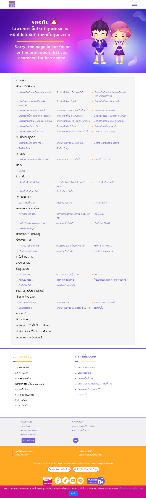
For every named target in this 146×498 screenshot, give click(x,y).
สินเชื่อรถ (21, 154)
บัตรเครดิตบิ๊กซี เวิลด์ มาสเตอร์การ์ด (35, 116)
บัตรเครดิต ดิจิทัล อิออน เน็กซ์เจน (71, 110)
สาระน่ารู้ (20, 313)
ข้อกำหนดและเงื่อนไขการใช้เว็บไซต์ (34, 331)
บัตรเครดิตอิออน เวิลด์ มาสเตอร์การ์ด (35, 92)
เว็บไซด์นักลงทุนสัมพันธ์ (59, 469)
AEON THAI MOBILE (103, 246)
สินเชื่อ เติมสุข (62, 148)
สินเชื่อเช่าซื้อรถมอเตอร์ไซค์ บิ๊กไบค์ (34, 160)
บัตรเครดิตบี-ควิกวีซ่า (66, 126)
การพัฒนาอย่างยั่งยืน (66, 285)
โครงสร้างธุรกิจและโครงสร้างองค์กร (110, 280)
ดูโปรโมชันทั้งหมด (22, 389)
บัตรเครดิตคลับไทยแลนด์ (105, 126)
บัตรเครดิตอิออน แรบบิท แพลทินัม (109, 121)
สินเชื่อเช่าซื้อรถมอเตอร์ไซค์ (68, 160)
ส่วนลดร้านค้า (100, 203)
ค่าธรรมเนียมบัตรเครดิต (29, 246)
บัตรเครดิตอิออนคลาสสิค (105, 110)
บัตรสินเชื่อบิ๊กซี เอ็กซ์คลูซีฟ (31, 143)
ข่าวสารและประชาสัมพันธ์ (30, 291)
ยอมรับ (73, 493)
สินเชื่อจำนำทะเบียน (102, 160)
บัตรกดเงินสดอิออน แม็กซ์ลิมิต (70, 143)
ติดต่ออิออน (23, 319)
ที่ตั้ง (96, 274)
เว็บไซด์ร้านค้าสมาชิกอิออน (86, 469)
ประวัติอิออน (24, 274)
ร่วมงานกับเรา (23, 263)
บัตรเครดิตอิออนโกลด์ (66, 101)
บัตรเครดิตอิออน (25, 86)
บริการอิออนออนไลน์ (27, 208)
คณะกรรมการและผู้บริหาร (67, 274)
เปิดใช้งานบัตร (21, 373)
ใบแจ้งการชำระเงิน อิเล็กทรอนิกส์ (33, 223)
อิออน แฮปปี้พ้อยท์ (27, 203)
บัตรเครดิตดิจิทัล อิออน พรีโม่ (32, 110)
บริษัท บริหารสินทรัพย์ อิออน (90, 455)
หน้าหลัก (20, 80)
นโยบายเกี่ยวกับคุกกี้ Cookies (131, 489)
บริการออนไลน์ (25, 308)
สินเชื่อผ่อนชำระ (22, 406)
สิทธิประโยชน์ (23, 197)
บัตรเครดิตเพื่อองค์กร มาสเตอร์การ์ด (72, 132)
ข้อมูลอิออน (22, 269)
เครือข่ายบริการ (24, 257)
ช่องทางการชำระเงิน (65, 251)
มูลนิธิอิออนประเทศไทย (24, 451)
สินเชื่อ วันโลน (25, 148)
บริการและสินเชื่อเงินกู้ (28, 234)
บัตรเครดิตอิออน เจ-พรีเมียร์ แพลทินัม (73, 121)
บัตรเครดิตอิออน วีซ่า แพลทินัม (70, 92)
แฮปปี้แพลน (99, 214)
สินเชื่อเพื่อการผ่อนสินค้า (105, 303)
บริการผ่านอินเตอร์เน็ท (104, 251)
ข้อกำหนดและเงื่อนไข (29, 434)
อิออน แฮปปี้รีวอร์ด (64, 203)
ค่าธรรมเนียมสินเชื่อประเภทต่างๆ (70, 246)
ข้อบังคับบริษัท (25, 285)
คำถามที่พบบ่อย (25, 297)
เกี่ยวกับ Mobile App (27, 303)
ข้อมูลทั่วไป (98, 308)
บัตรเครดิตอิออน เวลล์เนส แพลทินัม (110, 116)
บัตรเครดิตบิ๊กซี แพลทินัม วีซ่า (69, 116)
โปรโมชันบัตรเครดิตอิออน (30, 182)
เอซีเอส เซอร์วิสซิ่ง (86, 451)
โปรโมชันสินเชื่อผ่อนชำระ (105, 182)
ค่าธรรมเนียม (23, 240)
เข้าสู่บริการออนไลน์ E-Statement (29, 384)
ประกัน (19, 165)
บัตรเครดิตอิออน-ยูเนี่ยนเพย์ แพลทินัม (35, 121)
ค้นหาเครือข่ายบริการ (24, 395)
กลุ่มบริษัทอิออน (26, 280)
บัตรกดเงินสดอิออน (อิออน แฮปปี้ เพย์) (73, 308)
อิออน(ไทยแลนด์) (21, 455)
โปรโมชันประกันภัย (65, 191)
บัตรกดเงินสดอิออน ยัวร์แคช (106, 143)
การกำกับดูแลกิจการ (65, 280)
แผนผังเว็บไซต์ (27, 422)
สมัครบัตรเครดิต (22, 368)
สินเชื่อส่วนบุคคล (25, 137)
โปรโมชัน (20, 176)
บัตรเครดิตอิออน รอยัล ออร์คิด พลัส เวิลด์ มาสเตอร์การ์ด (110, 94)
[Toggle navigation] (134, 4)
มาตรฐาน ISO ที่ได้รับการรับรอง (33, 325)
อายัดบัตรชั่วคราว (102, 223)
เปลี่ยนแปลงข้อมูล (26, 228)
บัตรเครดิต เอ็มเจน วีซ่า (29, 126)
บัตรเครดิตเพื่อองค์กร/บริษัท (31, 132)
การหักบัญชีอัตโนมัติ (28, 251)
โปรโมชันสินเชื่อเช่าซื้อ (28, 191)
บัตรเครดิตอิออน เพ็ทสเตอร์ (106, 101)
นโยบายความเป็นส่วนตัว (29, 337)
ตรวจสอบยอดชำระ (27, 214)
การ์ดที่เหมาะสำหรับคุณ (104, 132)
